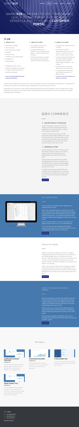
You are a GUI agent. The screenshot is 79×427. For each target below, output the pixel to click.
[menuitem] (42, 3)
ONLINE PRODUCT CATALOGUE (55, 123)
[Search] (73, 3)
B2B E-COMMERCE (55, 114)
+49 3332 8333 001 (11, 414)
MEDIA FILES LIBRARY (50, 244)
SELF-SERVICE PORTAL (50, 197)
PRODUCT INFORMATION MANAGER (55, 288)
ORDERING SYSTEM (51, 147)
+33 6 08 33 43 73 (10, 416)
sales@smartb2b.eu (9, 420)
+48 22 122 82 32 (10, 417)
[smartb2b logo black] (13, 3)
